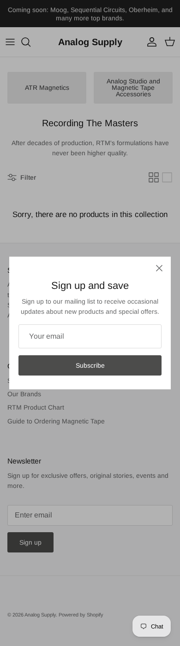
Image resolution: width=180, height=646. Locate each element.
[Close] (159, 268)
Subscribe (90, 365)
